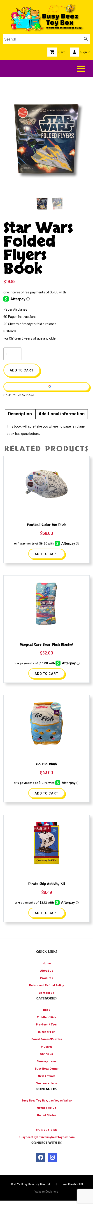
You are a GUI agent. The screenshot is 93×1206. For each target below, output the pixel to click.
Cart (61, 52)
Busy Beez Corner (46, 1068)
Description (20, 413)
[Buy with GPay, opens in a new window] (46, 386)
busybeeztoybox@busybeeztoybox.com (46, 1137)
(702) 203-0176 (46, 1130)
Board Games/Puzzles (46, 1039)
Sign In (85, 52)
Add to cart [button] (46, 554)
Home (47, 963)
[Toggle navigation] (80, 68)
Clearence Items (46, 1083)
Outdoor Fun (46, 1032)
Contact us (46, 992)
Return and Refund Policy (46, 985)
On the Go (46, 1054)
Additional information (62, 413)
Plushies (46, 1046)
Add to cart (22, 370)
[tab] (20, 414)
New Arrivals (46, 1076)
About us (46, 970)
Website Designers (46, 1191)
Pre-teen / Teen (46, 1024)
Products (46, 978)
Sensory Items (46, 1061)
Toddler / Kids (46, 1017)
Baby (46, 1009)
